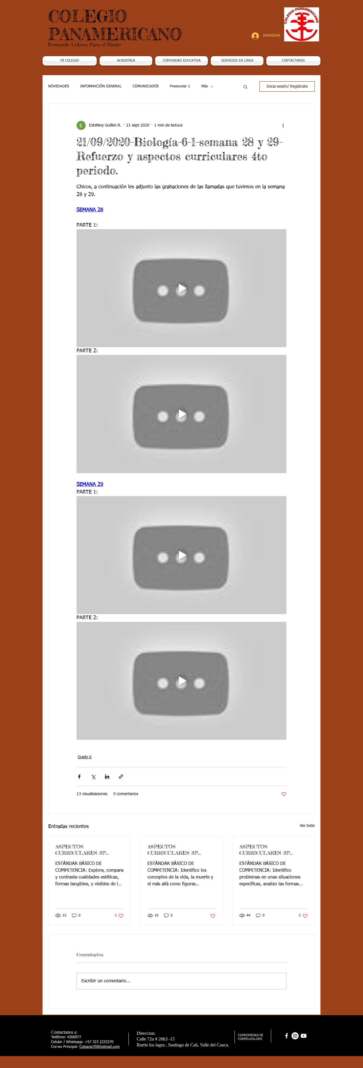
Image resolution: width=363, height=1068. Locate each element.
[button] (126, 61)
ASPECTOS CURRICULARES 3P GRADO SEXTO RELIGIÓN (172, 849)
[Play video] (181, 288)
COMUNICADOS (146, 86)
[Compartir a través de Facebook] (79, 776)
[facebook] (286, 1035)
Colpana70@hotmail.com (99, 1047)
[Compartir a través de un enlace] (121, 776)
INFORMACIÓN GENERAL (100, 86)
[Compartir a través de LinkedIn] (107, 776)
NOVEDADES (58, 86)
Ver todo (307, 826)
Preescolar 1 (180, 86)
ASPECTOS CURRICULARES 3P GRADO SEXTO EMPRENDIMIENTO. (265, 849)
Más (204, 86)
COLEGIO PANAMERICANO (115, 25)
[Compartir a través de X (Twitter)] (93, 776)
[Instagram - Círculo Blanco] (295, 1035)
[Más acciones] (283, 125)
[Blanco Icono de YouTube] (303, 1035)
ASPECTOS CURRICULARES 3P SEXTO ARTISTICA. (80, 849)
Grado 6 (85, 757)
